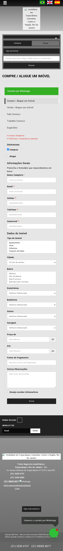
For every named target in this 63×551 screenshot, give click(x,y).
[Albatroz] (31, 273)
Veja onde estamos (32, 509)
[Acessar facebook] (19, 420)
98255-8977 (11, 481)
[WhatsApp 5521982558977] (53, 533)
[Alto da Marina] (31, 276)
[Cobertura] (31, 248)
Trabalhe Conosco (16, 121)
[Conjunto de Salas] (31, 251)
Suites (10, 311)
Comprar (17, 43)
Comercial (12, 221)
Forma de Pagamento (17, 357)
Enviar (31, 401)
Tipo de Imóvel (14, 238)
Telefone (11, 209)
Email (10, 186)
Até (9, 345)
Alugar (45, 43)
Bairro (10, 269)
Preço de (11, 334)
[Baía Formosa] (31, 279)
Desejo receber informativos (24, 392)
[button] (7, 3)
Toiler (16, 535)
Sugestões (12, 127)
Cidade (10, 257)
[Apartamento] (31, 242)
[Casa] (31, 245)
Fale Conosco (13, 114)
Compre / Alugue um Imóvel (21, 101)
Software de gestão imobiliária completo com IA (20, 537)
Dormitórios (13, 288)
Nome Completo (15, 175)
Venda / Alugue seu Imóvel (20, 107)
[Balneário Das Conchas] (31, 282)
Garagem (11, 322)
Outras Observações (17, 369)
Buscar (32, 65)
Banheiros (12, 299)
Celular (10, 198)
